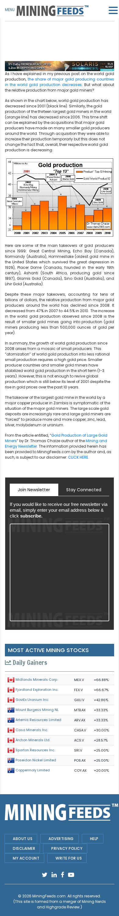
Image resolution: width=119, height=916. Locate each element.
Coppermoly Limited (33, 770)
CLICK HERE (78, 457)
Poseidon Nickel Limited (36, 760)
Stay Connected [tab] (83, 490)
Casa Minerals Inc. (32, 729)
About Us (22, 838)
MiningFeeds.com (49, 896)
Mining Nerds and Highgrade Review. (71, 904)
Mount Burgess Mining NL (37, 709)
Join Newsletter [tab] (34, 490)
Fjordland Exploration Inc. (37, 689)
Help (94, 838)
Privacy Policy (66, 848)
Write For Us (69, 858)
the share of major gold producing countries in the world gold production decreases (59, 82)
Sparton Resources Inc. (35, 750)
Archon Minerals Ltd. (33, 739)
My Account (26, 858)
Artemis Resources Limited (38, 719)
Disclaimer (24, 848)
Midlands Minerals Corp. (37, 679)
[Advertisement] (59, 36)
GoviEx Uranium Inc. (32, 699)
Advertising (61, 838)
